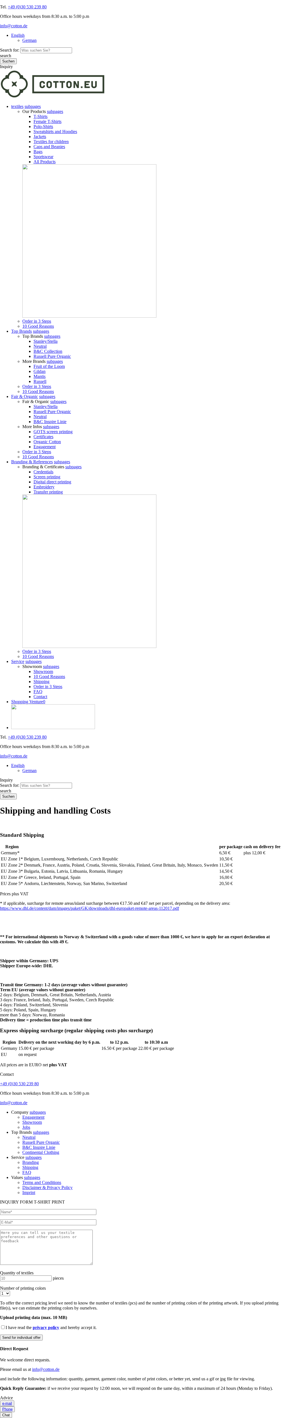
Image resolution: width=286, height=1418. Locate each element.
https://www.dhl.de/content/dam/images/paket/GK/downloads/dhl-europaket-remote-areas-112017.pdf (89, 908)
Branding (30, 1162)
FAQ (38, 691)
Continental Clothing (40, 1152)
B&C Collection (48, 351)
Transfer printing (48, 491)
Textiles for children (51, 141)
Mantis (40, 376)
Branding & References (32, 461)
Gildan (40, 371)
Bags (38, 151)
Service (17, 661)
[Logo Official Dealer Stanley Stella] (148, 717)
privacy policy (46, 1327)
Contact (40, 696)
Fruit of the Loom (49, 366)
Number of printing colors (23, 1288)
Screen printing (47, 476)
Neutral (40, 346)
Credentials (43, 471)
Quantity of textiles (17, 1272)
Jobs (26, 1127)
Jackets (40, 136)
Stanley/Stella (46, 341)
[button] (33, 106)
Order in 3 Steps (36, 321)
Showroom (43, 671)
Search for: (9, 50)
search (5, 55)
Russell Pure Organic (52, 356)
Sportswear (43, 156)
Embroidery (44, 486)
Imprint (28, 1192)
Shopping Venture (28, 701)
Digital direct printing (52, 481)
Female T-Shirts (47, 121)
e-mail (7, 1403)
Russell (40, 381)
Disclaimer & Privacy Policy (47, 1187)
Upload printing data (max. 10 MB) (33, 1317)
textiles (17, 106)
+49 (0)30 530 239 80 (27, 6)
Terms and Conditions (41, 1182)
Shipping (41, 681)
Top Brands (21, 331)
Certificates (43, 436)
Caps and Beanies (49, 146)
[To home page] (52, 97)
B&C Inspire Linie (50, 421)
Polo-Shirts (43, 126)
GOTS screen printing (53, 431)
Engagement (45, 446)
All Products (45, 161)
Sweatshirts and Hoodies (55, 131)
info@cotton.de (13, 25)
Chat (6, 1415)
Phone (7, 1409)
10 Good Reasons (38, 326)
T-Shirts (40, 116)
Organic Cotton (47, 441)
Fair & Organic (24, 396)
